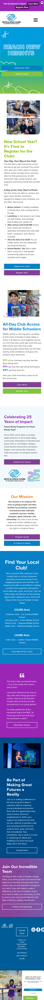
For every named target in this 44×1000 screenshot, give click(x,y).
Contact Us (21, 940)
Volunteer (21, 946)
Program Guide (22, 536)
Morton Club (10, 623)
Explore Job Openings (22, 906)
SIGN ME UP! (33, 989)
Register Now (22, 272)
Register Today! (22, 74)
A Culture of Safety (22, 543)
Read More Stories (22, 725)
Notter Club (10, 626)
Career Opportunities (22, 943)
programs (18, 582)
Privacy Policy (22, 948)
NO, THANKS (33, 993)
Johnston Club (11, 620)
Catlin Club (10, 639)
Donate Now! (22, 850)
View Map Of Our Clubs (22, 651)
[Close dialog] (42, 971)
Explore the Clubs (22, 68)
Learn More (22, 384)
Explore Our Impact (22, 461)
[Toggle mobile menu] (36, 19)
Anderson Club (12, 614)
